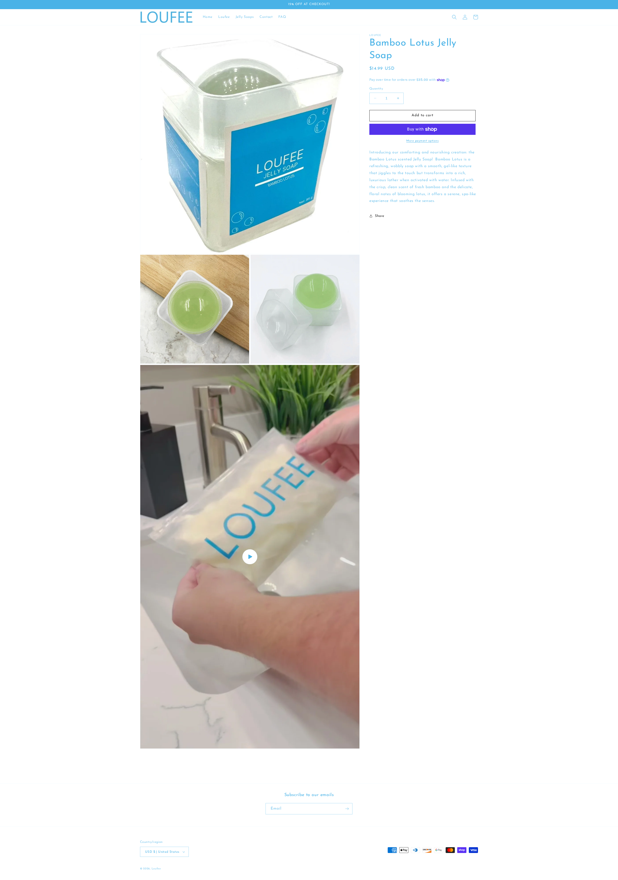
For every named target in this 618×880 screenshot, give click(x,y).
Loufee (156, 868)
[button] (454, 17)
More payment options (422, 140)
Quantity (376, 88)
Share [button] (379, 216)
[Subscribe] (347, 808)
